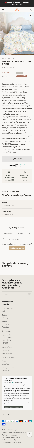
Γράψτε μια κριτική (17, 248)
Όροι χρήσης (7, 347)
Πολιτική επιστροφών (7, 352)
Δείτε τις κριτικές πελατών (13, 407)
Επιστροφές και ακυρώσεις (8, 369)
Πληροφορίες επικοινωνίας (11, 442)
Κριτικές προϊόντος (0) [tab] (10, 233)
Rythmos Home (8, 58)
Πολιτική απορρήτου (9, 435)
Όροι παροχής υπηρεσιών (11, 437)
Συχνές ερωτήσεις (6, 362)
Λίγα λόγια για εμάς (7, 309)
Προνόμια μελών (8, 357)
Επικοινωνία (6, 331)
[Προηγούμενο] (2, 3)
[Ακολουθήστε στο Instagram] (8, 415)
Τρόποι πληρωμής (6, 316)
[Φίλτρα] (4, 239)
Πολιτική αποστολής (9, 440)
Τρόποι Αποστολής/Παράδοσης (7, 324)
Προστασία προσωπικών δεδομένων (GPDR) (7, 339)
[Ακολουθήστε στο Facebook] (3, 415)
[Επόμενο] (31, 3)
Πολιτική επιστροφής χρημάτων (13, 432)
